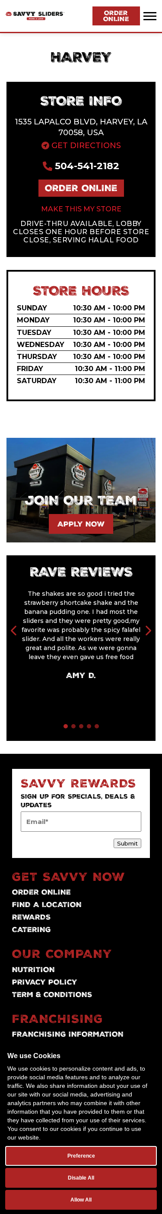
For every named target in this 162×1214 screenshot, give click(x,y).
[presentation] (14, 631)
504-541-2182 (85, 166)
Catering (31, 929)
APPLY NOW (81, 524)
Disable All (81, 1178)
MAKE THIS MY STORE (81, 209)
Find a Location (47, 904)
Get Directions (85, 145)
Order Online (116, 16)
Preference (81, 1156)
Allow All (81, 1200)
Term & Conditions (52, 994)
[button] (66, 726)
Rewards (31, 917)
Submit (127, 843)
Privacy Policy (44, 982)
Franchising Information (68, 1034)
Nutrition (33, 969)
